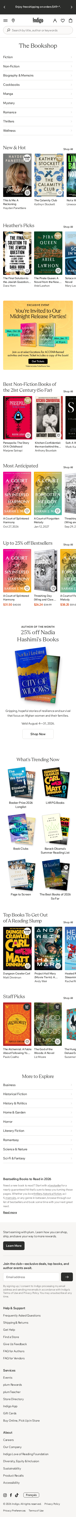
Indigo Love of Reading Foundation (26, 1454)
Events (7, 1377)
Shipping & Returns (15, 1322)
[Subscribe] (67, 1277)
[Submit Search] (8, 30)
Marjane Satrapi (12, 450)
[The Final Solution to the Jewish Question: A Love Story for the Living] (17, 253)
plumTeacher (12, 1392)
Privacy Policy (52, 1503)
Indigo (15, 1503)
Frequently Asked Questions (21, 1315)
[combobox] (41, 30)
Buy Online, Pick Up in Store (21, 1420)
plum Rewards (12, 1384)
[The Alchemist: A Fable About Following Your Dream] (17, 1024)
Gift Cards (9, 1413)
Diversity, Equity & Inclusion (21, 1461)
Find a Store (11, 1337)
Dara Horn (9, 285)
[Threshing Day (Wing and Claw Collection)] (45, 570)
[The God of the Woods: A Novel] (48, 1024)
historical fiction (52, 1193)
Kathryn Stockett (44, 204)
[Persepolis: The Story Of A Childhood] (17, 417)
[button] (5, 20)
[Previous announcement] (4, 7)
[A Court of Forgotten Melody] (48, 493)
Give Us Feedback (15, 1344)
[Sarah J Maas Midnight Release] (38, 335)
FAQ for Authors (13, 1351)
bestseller (55, 1185)
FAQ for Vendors (14, 1358)
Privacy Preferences (14, 1510)
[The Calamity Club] (49, 175)
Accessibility (11, 1482)
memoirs (10, 1198)
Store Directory (13, 1399)
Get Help (9, 1329)
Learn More (13, 1246)
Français (31, 1495)
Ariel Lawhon (42, 285)
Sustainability (12, 1468)
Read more (10, 1212)
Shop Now (37, 734)
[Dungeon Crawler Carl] (17, 948)
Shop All (68, 149)
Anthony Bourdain (46, 450)
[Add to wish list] (27, 193)
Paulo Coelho (11, 1057)
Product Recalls (13, 1475)
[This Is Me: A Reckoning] (17, 175)
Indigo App (10, 1406)
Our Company (12, 1447)
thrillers (37, 1193)
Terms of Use (36, 1510)
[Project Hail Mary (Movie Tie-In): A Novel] (48, 948)
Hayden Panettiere (14, 208)
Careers (8, 1440)
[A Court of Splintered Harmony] (17, 493)
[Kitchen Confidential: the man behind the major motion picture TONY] (49, 417)
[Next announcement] (71, 7)
